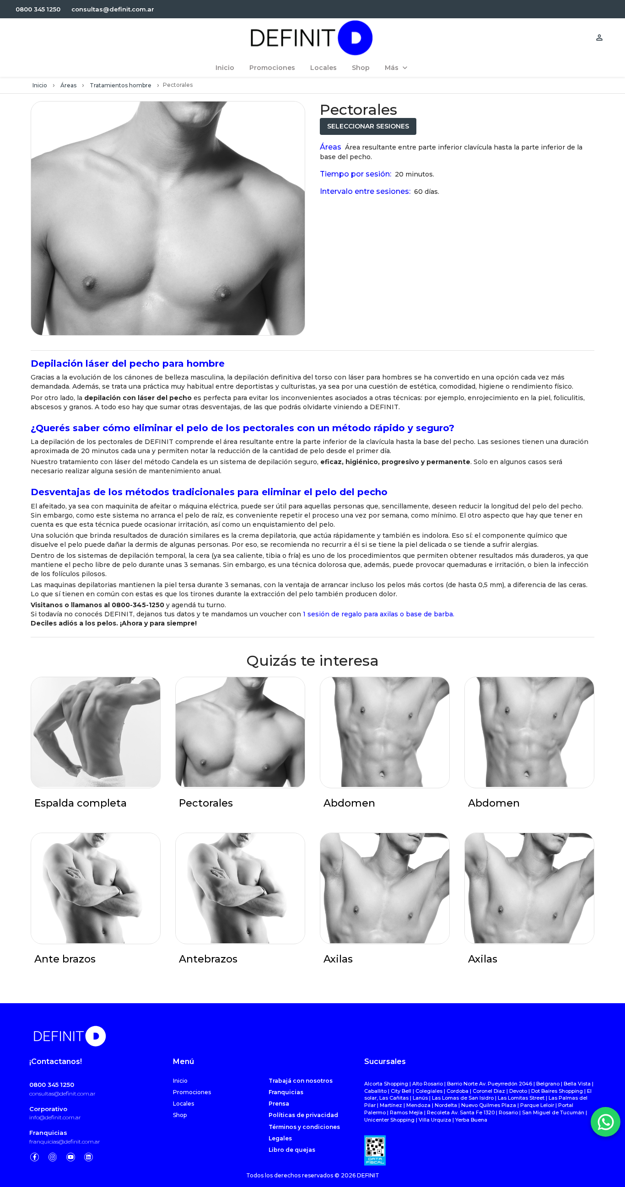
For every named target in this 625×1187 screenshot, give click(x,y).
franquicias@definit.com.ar (64, 1141)
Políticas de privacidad (303, 1115)
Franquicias (48, 1132)
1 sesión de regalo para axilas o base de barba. (378, 614)
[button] (38, 9)
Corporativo (48, 1108)
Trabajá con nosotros (301, 1080)
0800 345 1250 (51, 1084)
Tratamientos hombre (120, 85)
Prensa (279, 1103)
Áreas (68, 85)
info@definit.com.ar (55, 1117)
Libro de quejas (292, 1149)
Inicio (39, 85)
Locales (183, 1103)
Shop (180, 1115)
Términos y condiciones (304, 1126)
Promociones (192, 1092)
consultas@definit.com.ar (62, 1093)
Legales (280, 1138)
